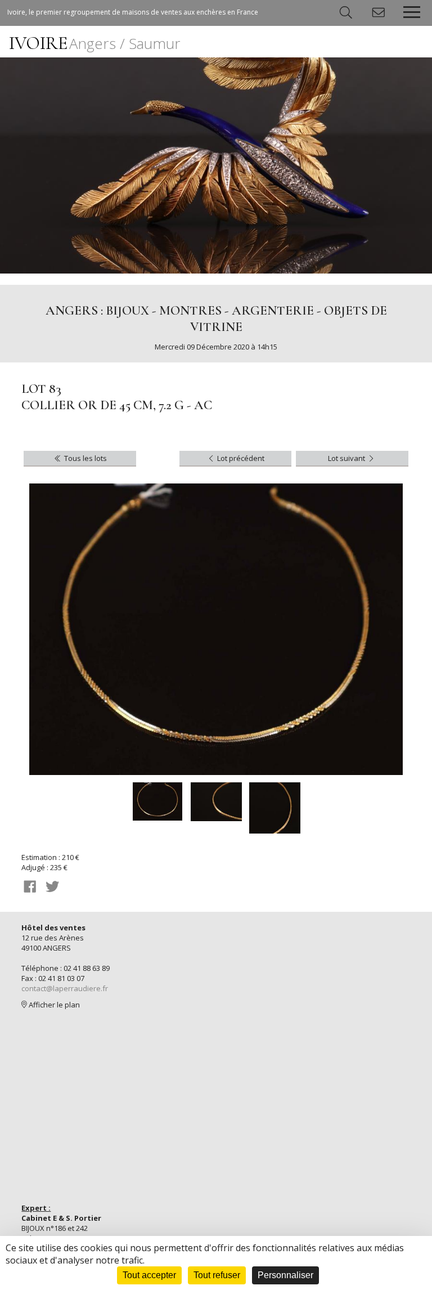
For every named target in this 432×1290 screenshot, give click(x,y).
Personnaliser (285, 1275)
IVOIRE (95, 43)
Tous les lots (84, 458)
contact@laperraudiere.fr (64, 988)
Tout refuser (217, 1275)
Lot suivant (347, 458)
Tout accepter (149, 1275)
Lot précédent (239, 458)
